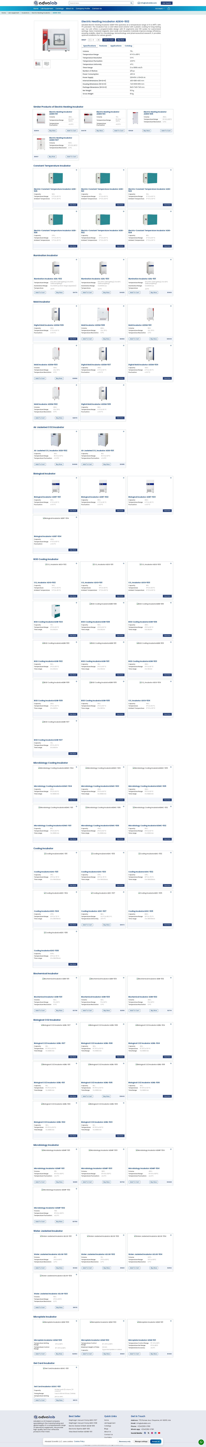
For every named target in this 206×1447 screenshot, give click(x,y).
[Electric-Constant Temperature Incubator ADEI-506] (56, 219)
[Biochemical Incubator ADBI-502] (150, 986)
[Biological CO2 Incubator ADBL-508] (103, 1032)
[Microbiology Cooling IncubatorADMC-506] (103, 814)
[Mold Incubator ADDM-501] (150, 314)
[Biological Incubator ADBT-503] (150, 486)
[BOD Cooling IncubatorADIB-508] (103, 611)
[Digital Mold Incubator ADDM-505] (103, 393)
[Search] (130, 3)
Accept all (155, 1441)
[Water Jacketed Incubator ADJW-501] (56, 1243)
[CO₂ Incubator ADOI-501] (103, 571)
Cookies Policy (79, 1441)
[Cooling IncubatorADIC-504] (56, 900)
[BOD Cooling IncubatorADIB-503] (150, 650)
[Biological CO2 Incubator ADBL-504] (150, 1032)
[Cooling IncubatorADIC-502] (150, 861)
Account (159, 8)
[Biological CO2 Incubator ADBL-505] (103, 1071)
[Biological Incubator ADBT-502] (103, 486)
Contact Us (97, 8)
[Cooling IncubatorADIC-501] (56, 861)
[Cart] (169, 9)
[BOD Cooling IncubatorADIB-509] (56, 689)
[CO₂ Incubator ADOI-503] (150, 571)
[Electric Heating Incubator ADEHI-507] (41, 144)
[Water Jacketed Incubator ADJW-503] (56, 1283)
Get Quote (167, 3)
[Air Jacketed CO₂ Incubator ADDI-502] (56, 439)
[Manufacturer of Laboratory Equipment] (49, 1417)
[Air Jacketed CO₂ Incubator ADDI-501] (103, 439)
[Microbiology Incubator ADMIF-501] (56, 1157)
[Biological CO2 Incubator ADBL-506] (150, 1071)
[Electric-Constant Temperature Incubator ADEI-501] (103, 178)
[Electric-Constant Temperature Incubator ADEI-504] (150, 219)
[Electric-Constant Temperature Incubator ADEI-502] (103, 219)
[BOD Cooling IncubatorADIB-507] (56, 729)
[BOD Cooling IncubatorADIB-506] (150, 611)
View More (73, 205)
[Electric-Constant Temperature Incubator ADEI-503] (150, 178)
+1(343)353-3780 (143, 1426)
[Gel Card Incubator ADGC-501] (56, 1375)
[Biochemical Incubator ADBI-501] (56, 986)
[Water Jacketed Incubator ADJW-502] (103, 1243)
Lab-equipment (13, 13)
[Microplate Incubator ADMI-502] (103, 1329)
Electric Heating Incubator (41, 13)
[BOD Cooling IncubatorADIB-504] (56, 611)
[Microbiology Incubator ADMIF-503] (103, 1157)
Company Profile (83, 8)
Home (35, 8)
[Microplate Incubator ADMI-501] (150, 1329)
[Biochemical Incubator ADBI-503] (103, 986)
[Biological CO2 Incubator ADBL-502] (56, 1111)
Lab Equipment (47, 8)
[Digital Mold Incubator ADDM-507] (103, 354)
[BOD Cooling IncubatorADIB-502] (56, 650)
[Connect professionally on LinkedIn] (155, 1433)
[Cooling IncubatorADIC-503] (103, 861)
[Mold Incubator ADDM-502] (56, 393)
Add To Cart (109, 40)
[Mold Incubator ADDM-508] (103, 314)
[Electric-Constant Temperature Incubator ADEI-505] (56, 178)
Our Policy (108, 1437)
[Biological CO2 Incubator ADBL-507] (56, 1032)
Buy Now (121, 40)
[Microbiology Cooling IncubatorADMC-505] (150, 775)
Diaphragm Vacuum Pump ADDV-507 (83, 1420)
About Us (69, 8)
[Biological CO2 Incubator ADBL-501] (56, 1071)
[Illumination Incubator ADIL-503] (103, 268)
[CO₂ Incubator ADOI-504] (150, 689)
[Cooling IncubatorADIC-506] (56, 939)
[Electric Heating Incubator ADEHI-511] (41, 118)
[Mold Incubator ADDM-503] (56, 354)
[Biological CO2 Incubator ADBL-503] (103, 1111)
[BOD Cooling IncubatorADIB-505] (103, 689)
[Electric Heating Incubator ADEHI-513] (88, 118)
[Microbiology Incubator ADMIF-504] (150, 1157)
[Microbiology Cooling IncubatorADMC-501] (56, 814)
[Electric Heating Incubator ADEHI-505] (135, 118)
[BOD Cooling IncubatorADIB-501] (103, 650)
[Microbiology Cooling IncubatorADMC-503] (103, 775)
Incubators (25, 13)
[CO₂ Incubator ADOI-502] (56, 571)
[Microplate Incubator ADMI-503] (56, 1329)
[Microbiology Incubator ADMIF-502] (56, 1197)
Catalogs (60, 8)
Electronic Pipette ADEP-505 (79, 1429)
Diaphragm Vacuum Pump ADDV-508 (83, 1423)
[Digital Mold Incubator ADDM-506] (56, 314)
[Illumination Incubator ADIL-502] (56, 268)
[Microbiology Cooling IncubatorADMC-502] (150, 814)
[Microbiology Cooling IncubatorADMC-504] (56, 775)
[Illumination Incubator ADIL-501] (150, 268)
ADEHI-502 (57, 13)
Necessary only (125, 1441)
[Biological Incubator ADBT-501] (56, 486)
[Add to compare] (76, 170)
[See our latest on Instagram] (152, 1433)
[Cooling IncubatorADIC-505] (150, 900)
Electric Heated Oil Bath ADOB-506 (82, 1426)
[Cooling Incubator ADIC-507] (103, 900)
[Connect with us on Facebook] (145, 1433)
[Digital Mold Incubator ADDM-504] (150, 354)
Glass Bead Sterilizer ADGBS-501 (80, 1432)
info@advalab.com (149, 3)
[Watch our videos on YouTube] (159, 1433)
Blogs (106, 1429)
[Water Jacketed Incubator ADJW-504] (150, 1243)
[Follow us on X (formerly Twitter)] (149, 1433)
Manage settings (141, 1441)
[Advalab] (49, 3)
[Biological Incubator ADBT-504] (56, 525)
